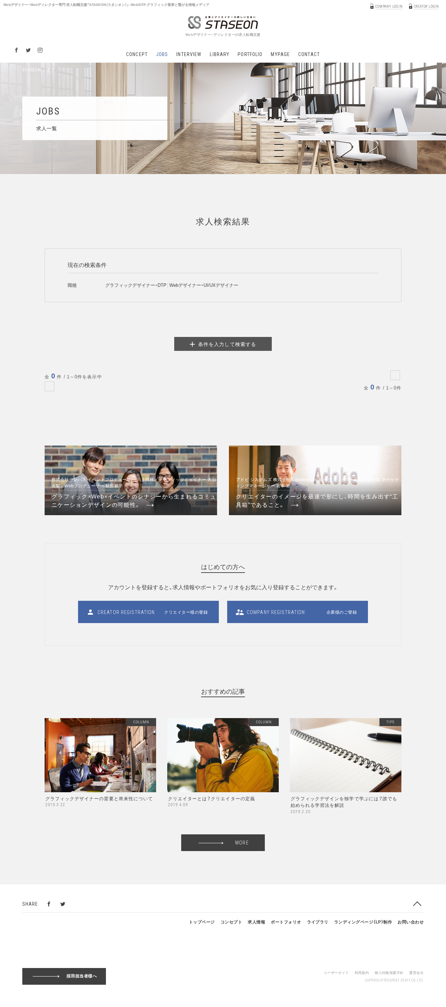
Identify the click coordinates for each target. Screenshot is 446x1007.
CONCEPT (137, 54)
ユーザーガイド (336, 972)
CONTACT (309, 54)
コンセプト (231, 922)
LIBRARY (219, 54)
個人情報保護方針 (389, 972)
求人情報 (256, 922)
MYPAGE (280, 54)
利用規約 (362, 972)
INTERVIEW (188, 54)
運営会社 (416, 972)
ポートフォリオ (286, 922)
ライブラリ (318, 922)
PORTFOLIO (250, 54)
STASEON (31, 70)
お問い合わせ (411, 922)
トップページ (202, 922)
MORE (241, 842)
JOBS (162, 54)
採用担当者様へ (82, 976)
